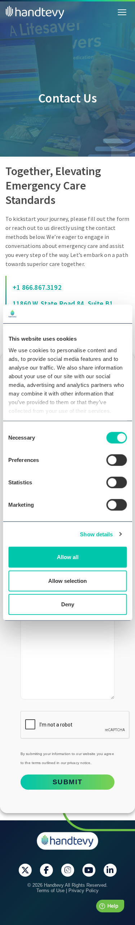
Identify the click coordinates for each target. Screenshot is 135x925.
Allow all (67, 557)
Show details (96, 534)
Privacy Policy (83, 890)
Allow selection (67, 580)
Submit (67, 782)
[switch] (116, 460)
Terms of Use (50, 890)
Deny (67, 604)
